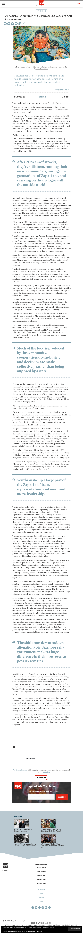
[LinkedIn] (46, 907)
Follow (41, 901)
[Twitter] (8, 23)
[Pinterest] (43, 907)
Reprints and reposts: (20, 770)
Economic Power (41, 879)
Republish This (41, 777)
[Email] (12, 23)
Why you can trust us (62, 89)
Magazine (41, 897)
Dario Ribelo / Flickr (42, 69)
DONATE (79, 3)
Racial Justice (41, 868)
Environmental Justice (41, 864)
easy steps (46, 772)
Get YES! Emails (41, 889)
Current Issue (41, 883)
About (41, 893)
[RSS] (49, 907)
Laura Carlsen (21, 97)
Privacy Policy (38, 931)
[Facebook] (5, 23)
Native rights (41, 11)
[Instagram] (39, 907)
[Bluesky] (16, 23)
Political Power (41, 875)
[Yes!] (41, 3)
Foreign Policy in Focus (50, 103)
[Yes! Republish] (19, 24)
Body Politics (41, 872)
